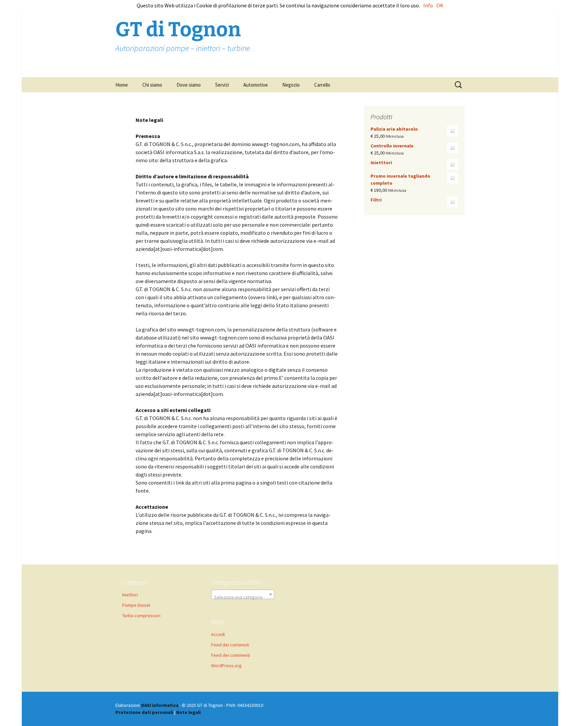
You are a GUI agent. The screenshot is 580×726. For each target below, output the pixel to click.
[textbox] (242, 597)
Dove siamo (189, 85)
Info (428, 5)
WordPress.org (226, 666)
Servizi (222, 85)
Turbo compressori (141, 615)
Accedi (218, 634)
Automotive (255, 85)
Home (121, 85)
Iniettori (130, 595)
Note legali (188, 712)
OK (439, 5)
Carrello (322, 85)
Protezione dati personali (144, 712)
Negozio (291, 85)
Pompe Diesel (136, 605)
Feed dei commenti (230, 655)
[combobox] (242, 594)
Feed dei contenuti (230, 645)
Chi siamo (152, 85)
